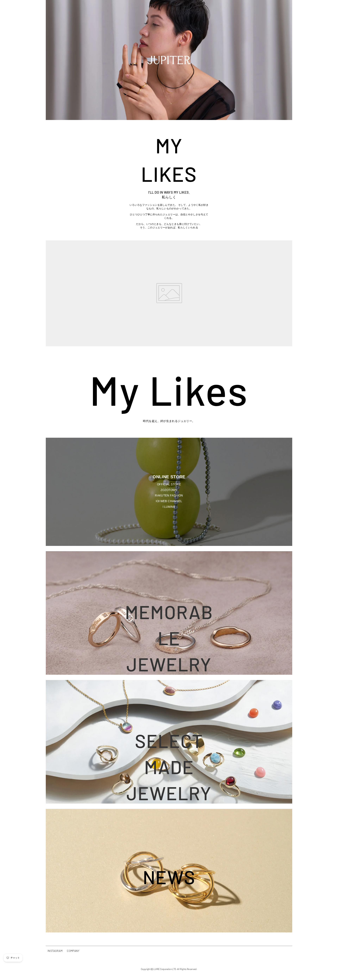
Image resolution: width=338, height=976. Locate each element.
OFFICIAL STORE (169, 484)
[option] (169, 60)
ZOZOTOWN (169, 490)
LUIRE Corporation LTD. (165, 969)
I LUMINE (169, 506)
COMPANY (73, 950)
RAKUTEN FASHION (169, 495)
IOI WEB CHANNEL (169, 501)
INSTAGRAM (55, 950)
